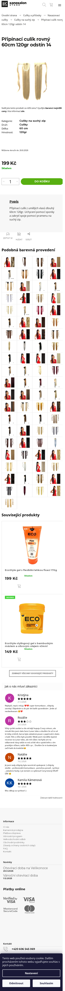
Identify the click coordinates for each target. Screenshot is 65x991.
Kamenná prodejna (13, 830)
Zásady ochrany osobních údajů (19, 845)
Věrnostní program (12, 836)
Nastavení (31, 973)
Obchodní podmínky (13, 842)
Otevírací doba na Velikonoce (25, 868)
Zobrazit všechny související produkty (32, 673)
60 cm (23, 128)
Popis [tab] (14, 201)
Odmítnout (16, 983)
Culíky (23, 124)
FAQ (5, 848)
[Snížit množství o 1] (17, 181)
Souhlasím (46, 983)
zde (22, 111)
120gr (23, 132)
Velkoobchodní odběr (14, 839)
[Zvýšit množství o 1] (4, 181)
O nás (6, 827)
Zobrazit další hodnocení (51, 797)
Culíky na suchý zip (32, 120)
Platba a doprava (12, 833)
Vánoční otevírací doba (20, 875)
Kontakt (7, 851)
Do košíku (42, 181)
